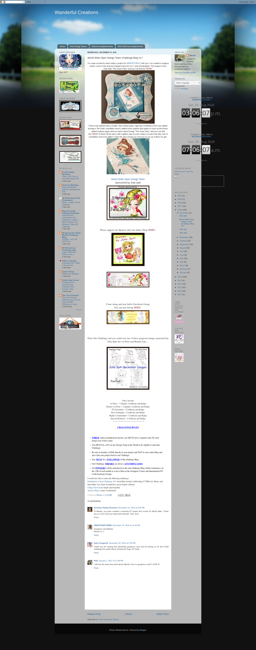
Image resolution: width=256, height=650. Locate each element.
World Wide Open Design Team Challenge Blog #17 (186, 222)
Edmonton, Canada (201, 99)
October (183, 241)
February (184, 269)
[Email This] (119, 495)
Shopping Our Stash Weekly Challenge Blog (71, 235)
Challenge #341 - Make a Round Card (71, 264)
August (183, 248)
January (183, 272)
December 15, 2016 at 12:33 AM (126, 525)
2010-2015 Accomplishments (130, 46)
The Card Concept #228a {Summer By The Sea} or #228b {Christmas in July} (71, 301)
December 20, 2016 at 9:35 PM (122, 543)
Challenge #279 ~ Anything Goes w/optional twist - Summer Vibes (69, 285)
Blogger (143, 630)
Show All (78, 309)
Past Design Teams (78, 46)
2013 (180, 284)
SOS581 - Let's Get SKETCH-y (69, 240)
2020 (180, 196)
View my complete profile (185, 73)
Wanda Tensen (179, 171)
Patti (96, 561)
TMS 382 (183, 229)
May (182, 258)
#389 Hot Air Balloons (70, 274)
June (182, 255)
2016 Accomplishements (102, 46)
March (183, 266)
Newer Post (94, 614)
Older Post (163, 614)
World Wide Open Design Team (128, 179)
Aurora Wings (93, 490)
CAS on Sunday (69, 261)
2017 (180, 206)
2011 (180, 291)
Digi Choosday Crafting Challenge (70, 212)
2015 (180, 277)
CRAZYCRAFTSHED (103, 525)
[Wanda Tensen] (199, 186)
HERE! (149, 69)
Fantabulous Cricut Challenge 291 (101, 481)
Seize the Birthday (70, 185)
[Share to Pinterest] (129, 495)
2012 (180, 287)
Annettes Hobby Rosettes (105, 508)
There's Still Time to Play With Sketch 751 (70, 177)
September (185, 244)
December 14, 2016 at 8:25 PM (131, 508)
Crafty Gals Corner (70, 280)
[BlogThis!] (121, 495)
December (184, 213)
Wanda (192, 55)
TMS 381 (183, 233)
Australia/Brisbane (201, 136)
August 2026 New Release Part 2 (69, 253)
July (182, 251)
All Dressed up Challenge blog (69, 249)
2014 (180, 280)
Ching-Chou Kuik (95, 487)
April (182, 262)
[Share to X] (124, 495)
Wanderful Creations (76, 12)
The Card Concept (70, 295)
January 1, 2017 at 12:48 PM (111, 561)
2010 (180, 294)
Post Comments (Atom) (109, 619)
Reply (96, 517)
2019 (180, 199)
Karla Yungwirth (101, 543)
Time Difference (202, 123)
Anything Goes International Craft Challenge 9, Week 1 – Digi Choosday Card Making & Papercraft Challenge (71, 220)
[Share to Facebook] (126, 495)
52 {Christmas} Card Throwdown (71, 199)
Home (62, 46)
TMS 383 (183, 216)
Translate (184, 89)
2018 (180, 203)
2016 (180, 210)
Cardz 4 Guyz (68, 272)
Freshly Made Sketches (68, 173)
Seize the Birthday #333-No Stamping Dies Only (71, 189)
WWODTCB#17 (134, 63)
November (184, 237)
